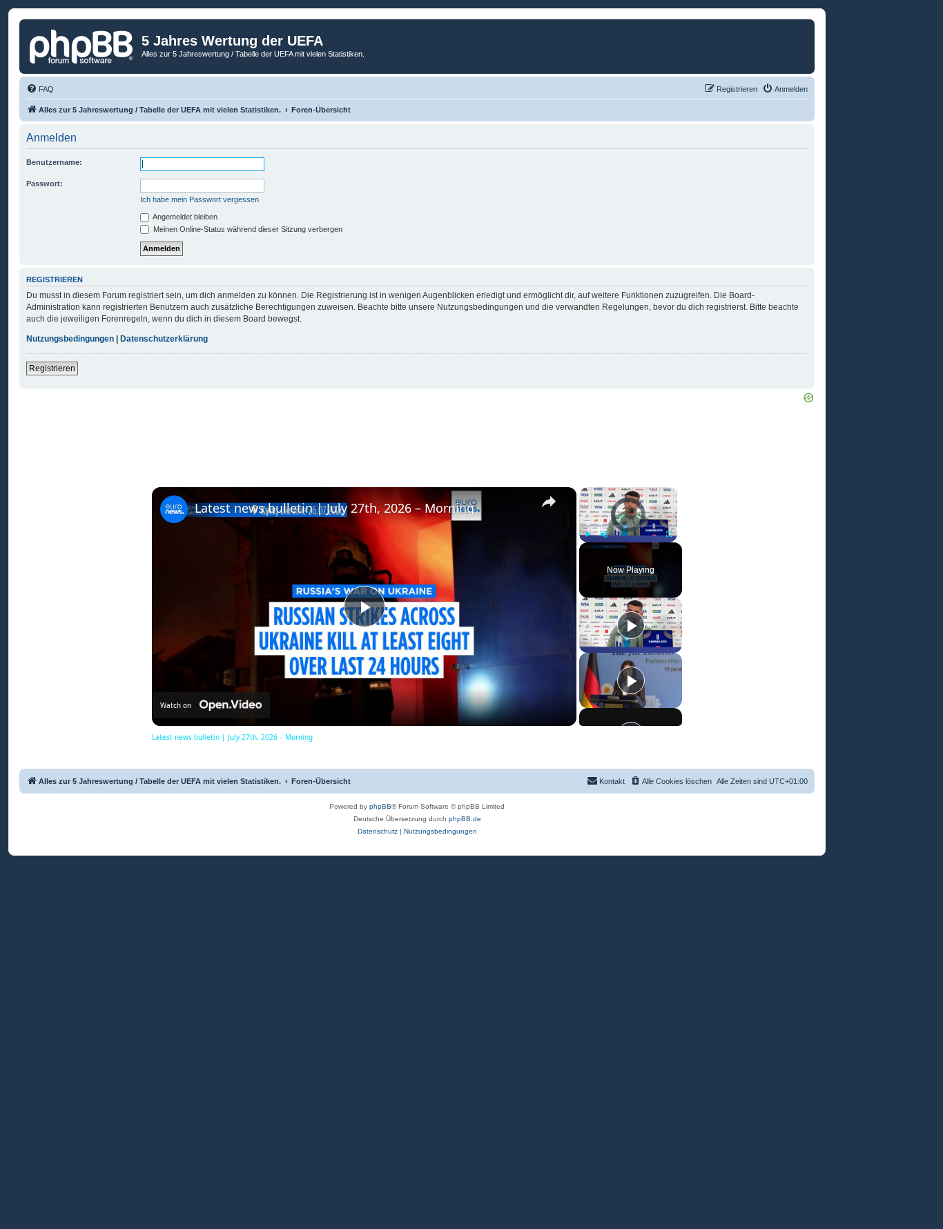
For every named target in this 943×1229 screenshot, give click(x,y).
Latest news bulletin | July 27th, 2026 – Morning (334, 508)
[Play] (587, 534)
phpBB (380, 806)
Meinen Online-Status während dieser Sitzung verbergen (246, 229)
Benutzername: (54, 162)
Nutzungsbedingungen (70, 339)
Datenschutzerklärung (164, 339)
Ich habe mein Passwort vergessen (199, 199)
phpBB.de (465, 819)
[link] (174, 509)
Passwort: (44, 183)
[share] (548, 501)
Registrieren (52, 368)
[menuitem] (40, 89)
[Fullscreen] (669, 534)
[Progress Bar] (628, 526)
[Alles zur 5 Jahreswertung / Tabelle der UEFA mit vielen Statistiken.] (82, 45)
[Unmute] (604, 534)
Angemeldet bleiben (184, 217)
